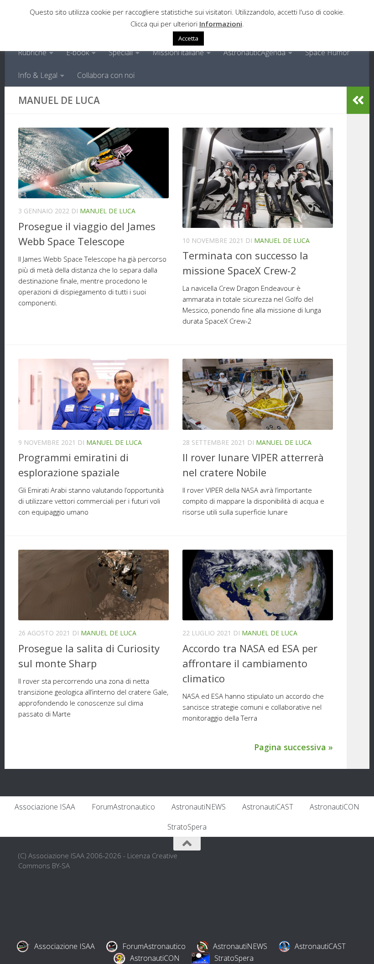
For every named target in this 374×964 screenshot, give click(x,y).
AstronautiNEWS (198, 807)
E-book (77, 52)
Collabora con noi (106, 75)
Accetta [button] (188, 38)
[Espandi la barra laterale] (358, 100)
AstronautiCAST (267, 807)
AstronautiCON (334, 807)
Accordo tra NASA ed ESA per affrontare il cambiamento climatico (249, 663)
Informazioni (220, 23)
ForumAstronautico (123, 807)
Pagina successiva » (293, 747)
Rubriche (32, 52)
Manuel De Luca (107, 210)
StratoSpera (187, 827)
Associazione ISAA (45, 807)
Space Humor (327, 52)
